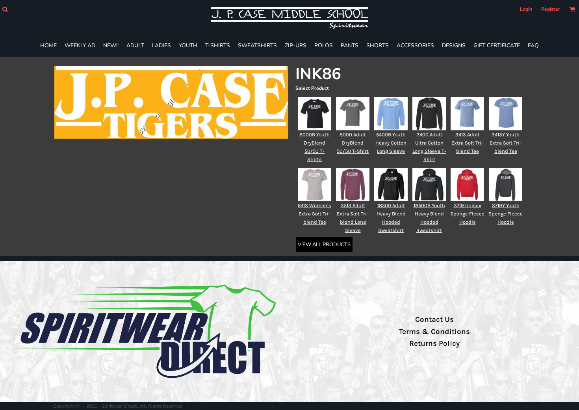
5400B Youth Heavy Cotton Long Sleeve (390, 143)
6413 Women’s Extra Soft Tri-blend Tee (314, 213)
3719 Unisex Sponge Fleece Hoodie (467, 213)
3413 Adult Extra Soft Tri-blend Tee (467, 143)
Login (526, 9)
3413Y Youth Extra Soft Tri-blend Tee (505, 143)
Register (550, 9)
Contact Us (434, 319)
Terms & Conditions (434, 331)
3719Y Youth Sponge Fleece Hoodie (505, 213)
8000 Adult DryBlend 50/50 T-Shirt (353, 143)
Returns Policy (434, 343)
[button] (5, 9)
